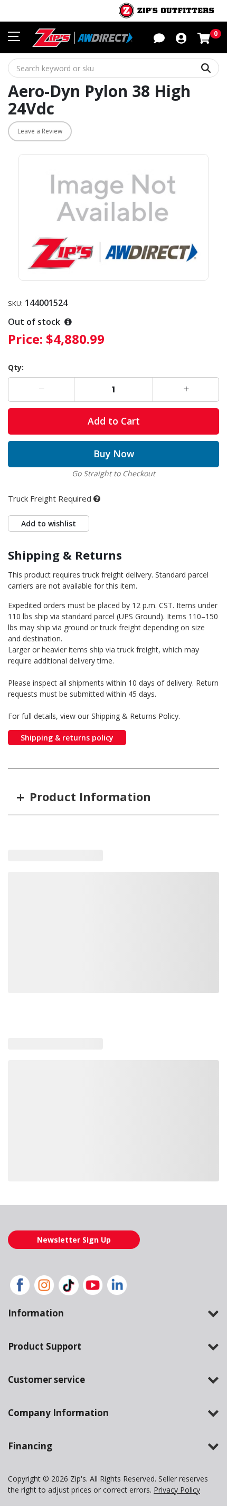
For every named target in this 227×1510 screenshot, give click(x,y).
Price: (25, 339)
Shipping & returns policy (67, 738)
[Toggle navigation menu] (14, 36)
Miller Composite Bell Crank (194, 920)
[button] (181, 37)
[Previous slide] (26, 962)
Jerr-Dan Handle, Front (141, 926)
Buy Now (113, 453)
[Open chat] (159, 37)
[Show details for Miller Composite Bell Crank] (194, 884)
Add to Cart (114, 421)
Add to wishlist (48, 523)
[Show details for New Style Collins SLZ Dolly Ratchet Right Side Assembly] (86, 882)
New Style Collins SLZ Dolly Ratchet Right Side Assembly (87, 942)
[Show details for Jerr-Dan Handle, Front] (140, 887)
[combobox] (113, 68)
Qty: (16, 367)
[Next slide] (201, 962)
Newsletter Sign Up (74, 1291)
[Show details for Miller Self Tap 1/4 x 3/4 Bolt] (32, 882)
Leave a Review (39, 131)
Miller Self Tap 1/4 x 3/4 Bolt (33, 921)
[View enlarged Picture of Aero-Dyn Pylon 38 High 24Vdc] (113, 218)
